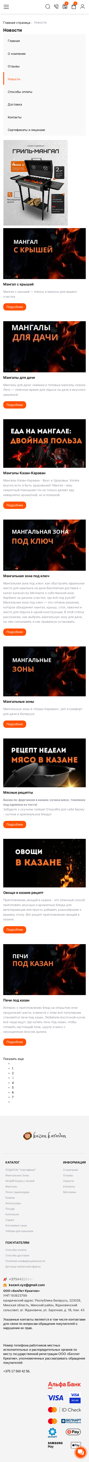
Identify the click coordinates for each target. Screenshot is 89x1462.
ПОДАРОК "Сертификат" (20, 1169)
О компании (16, 53)
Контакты (15, 117)
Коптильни (12, 1214)
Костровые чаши (16, 1225)
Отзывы (14, 66)
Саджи (9, 1219)
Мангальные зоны (18, 701)
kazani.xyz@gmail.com (27, 1285)
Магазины (69, 1192)
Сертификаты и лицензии (26, 130)
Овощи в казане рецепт (23, 892)
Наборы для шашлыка (19, 1231)
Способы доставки (17, 1255)
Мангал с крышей (18, 284)
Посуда (10, 1208)
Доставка (15, 104)
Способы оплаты (20, 92)
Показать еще (13, 1059)
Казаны (10, 1197)
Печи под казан (16, 1000)
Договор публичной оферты (23, 1266)
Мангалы (11, 1186)
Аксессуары (13, 1203)
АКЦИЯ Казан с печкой (19, 1181)
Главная (14, 41)
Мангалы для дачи (19, 377)
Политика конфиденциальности (25, 1261)
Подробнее (14, 307)
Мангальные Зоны (17, 1175)
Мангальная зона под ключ (26, 576)
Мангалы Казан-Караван (24, 473)
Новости (14, 79)
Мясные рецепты (18, 792)
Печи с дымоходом (17, 1192)
